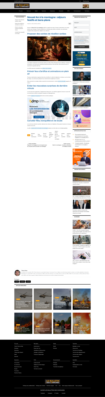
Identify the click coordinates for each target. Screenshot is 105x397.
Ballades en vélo (76, 346)
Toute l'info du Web (18, 346)
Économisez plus (18, 366)
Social (54, 343)
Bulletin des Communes (33, 135)
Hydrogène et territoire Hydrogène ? (81, 107)
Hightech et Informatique (39, 364)
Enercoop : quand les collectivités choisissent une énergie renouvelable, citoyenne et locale (81, 211)
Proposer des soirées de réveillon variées (19, 20)
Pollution (55, 364)
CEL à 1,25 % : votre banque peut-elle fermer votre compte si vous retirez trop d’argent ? (81, 262)
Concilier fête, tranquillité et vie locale (19, 33)
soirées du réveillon (63, 135)
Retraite (55, 348)
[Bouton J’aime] (69, 23)
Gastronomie (36, 346)
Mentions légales (50, 385)
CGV (56, 385)
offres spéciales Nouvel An (51, 135)
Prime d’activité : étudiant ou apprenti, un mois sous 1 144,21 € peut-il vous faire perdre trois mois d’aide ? (82, 247)
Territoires (87, 11)
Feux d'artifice (40, 135)
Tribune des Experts (18, 352)
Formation (16, 370)
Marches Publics (17, 373)
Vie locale (75, 366)
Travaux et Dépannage (39, 354)
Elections (29, 11)
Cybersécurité (37, 362)
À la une (21, 11)
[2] (82, 119)
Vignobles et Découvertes (39, 350)
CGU (60, 385)
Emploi (15, 368)
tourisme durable (62, 81)
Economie (61, 11)
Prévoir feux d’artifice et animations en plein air (19, 24)
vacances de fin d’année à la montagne (39, 128)
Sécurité (16, 356)
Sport (15, 354)
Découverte (75, 348)
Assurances (16, 362)
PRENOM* (76, 22)
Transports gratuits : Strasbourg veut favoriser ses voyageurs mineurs (82, 145)
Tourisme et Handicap (77, 350)
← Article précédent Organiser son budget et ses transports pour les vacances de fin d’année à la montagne (37, 145)
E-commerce (17, 364)
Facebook (22, 281)
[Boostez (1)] (82, 157)
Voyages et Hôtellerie (38, 352)
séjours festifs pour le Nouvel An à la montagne (57, 135)
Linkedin (63, 393)
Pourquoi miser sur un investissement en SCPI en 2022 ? (82, 140)
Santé (36, 11)
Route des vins (37, 348)
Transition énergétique (58, 366)
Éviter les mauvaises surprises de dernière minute (19, 29)
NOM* (75, 27)
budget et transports (35, 95)
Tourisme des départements (79, 352)
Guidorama (52, 11)
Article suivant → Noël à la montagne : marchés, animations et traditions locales (61, 145)
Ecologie (55, 362)
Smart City (36, 366)
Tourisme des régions (77, 354)
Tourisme (44, 11)
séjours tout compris (47, 68)
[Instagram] (78, 1)
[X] (80, 1)
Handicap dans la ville (77, 364)
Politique (16, 348)
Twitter (16, 281)
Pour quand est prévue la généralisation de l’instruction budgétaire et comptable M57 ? (82, 136)
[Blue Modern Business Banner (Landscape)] (49, 108)
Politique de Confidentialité (79, 40)
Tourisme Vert (76, 356)
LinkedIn (28, 281)
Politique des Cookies (40, 385)
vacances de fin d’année (69, 135)
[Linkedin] (81, 1)
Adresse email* (78, 32)
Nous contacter (79, 385)
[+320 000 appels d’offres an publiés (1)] (82, 58)
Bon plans (36, 343)
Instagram (50, 393)
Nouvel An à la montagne (45, 135)
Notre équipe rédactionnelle (68, 385)
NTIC (68, 11)
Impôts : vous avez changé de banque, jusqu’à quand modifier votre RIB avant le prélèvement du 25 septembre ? (82, 231)
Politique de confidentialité (29, 385)
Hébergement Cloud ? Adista (79, 95)
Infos (74, 362)
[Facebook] (76, 1)
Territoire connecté (38, 368)
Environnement (77, 11)
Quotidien (75, 360)
